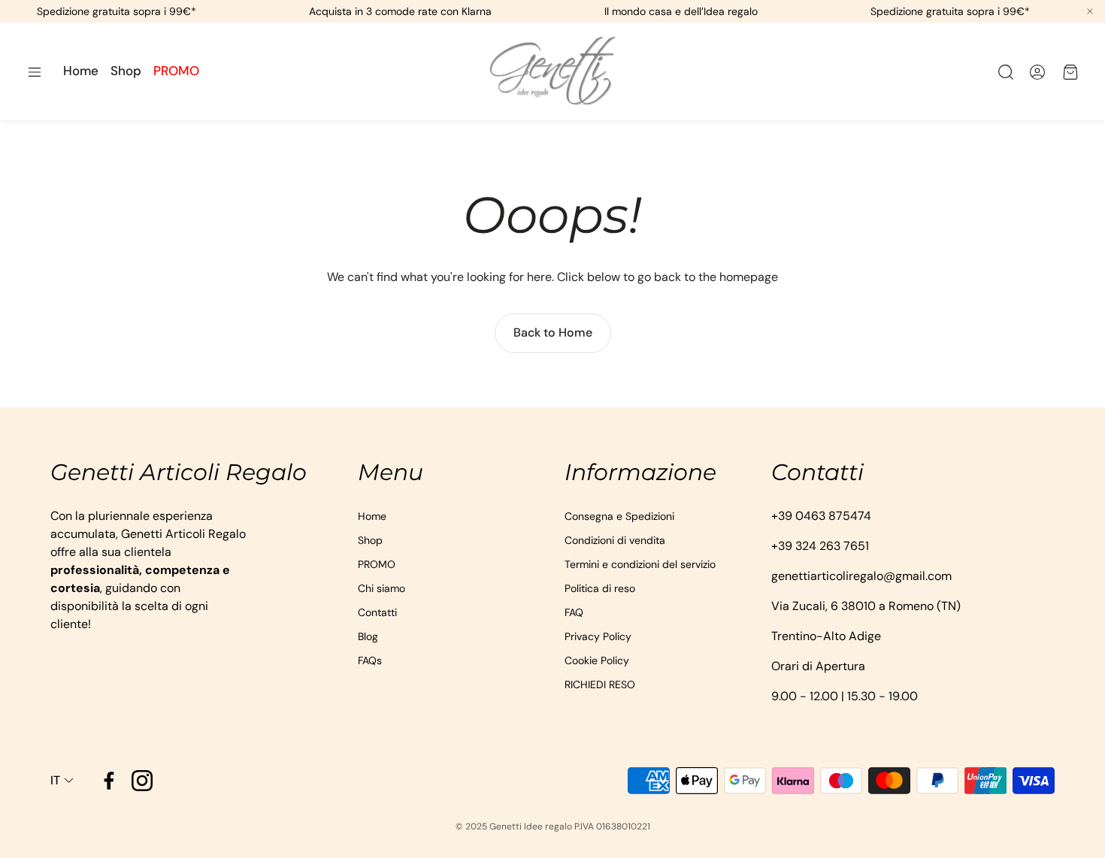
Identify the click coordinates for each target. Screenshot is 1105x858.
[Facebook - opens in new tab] (109, 780)
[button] (34, 72)
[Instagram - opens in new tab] (142, 780)
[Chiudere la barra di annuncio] (1090, 11)
